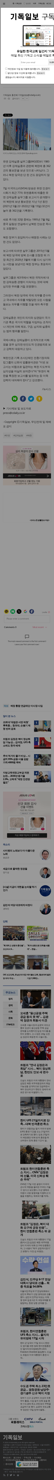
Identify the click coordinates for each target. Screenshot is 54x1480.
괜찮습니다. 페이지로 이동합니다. (20, 77)
